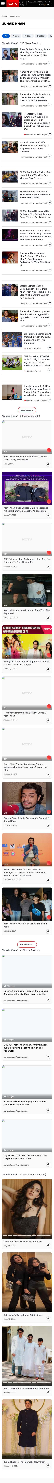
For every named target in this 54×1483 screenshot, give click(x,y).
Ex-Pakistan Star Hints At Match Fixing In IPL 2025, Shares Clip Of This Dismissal (37, 338)
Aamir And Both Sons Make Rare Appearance (26, 1388)
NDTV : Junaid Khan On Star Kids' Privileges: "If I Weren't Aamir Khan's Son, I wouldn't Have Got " (25, 872)
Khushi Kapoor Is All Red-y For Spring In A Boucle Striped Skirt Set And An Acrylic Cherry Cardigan (38, 391)
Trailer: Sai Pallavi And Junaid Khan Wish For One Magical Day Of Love (35, 175)
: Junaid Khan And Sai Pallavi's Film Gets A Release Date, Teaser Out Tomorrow (36, 214)
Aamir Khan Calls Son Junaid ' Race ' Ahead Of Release (35, 97)
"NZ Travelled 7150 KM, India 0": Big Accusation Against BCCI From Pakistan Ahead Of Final (37, 361)
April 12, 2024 (10, 1393)
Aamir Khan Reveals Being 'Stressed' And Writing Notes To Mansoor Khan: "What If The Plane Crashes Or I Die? (36, 76)
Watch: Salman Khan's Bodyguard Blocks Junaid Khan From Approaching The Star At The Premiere (35, 291)
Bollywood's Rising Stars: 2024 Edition (23, 1315)
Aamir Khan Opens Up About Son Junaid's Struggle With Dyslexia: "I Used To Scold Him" (35, 316)
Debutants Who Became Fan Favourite (23, 1241)
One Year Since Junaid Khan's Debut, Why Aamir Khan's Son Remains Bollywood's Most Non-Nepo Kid (35, 259)
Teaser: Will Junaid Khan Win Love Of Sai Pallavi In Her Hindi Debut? (35, 194)
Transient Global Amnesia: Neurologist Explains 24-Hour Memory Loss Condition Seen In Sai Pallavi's (37, 121)
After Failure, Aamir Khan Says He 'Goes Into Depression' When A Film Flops (35, 54)
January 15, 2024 (11, 1466)
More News (25, 410)
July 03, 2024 (9, 1246)
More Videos (26, 944)
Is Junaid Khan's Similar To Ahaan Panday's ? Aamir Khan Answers (34, 147)
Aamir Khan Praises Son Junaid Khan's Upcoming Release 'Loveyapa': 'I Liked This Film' (26, 767)
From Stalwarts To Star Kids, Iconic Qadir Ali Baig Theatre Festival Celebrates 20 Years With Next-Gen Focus (35, 235)
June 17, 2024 (10, 1319)
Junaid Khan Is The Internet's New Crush (24, 1462)
